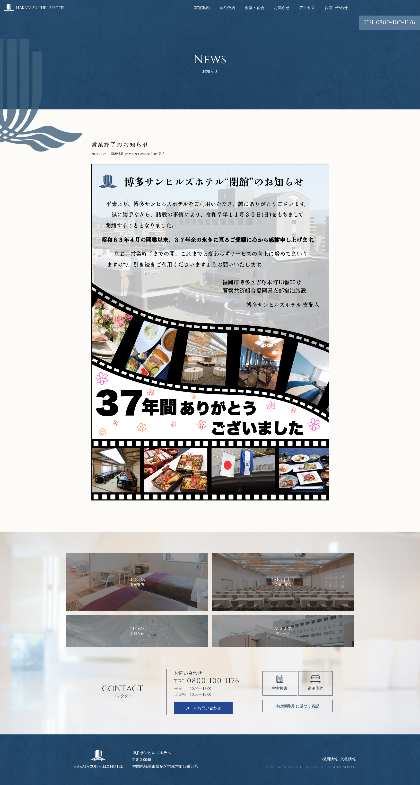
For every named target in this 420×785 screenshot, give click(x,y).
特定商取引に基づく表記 (297, 706)
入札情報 (348, 759)
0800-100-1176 (389, 22)
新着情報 (117, 154)
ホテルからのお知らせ (141, 154)
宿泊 (161, 154)
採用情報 (330, 759)
